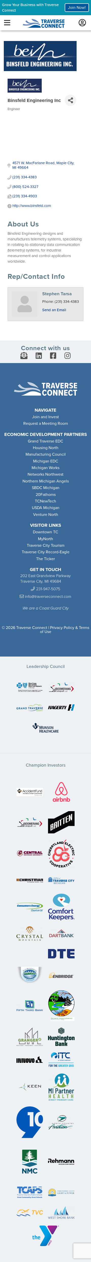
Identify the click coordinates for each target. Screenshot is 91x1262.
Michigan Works (45, 467)
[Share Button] (70, 100)
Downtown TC (45, 532)
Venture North (45, 514)
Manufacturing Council (46, 454)
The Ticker (45, 558)
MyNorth (45, 538)
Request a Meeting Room (45, 423)
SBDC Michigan (45, 487)
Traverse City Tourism (45, 545)
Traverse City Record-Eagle (46, 552)
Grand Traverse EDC (45, 441)
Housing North (45, 447)
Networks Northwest (45, 474)
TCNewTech (45, 501)
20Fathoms (46, 494)
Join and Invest (45, 416)
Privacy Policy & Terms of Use (64, 629)
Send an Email (54, 310)
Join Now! (77, 7)
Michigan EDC (45, 461)
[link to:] (30, 688)
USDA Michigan (45, 507)
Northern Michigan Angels (45, 481)
